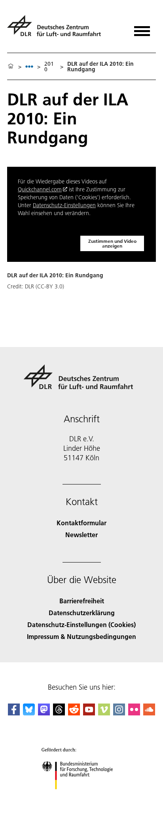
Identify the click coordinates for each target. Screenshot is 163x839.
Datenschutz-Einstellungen (64, 205)
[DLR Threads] (59, 712)
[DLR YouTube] (89, 712)
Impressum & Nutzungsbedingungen (81, 636)
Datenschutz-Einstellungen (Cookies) (81, 624)
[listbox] (29, 66)
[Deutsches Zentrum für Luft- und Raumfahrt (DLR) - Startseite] (57, 29)
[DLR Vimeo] (104, 712)
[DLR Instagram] (119, 712)
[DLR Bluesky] (29, 712)
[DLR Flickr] (134, 712)
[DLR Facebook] (14, 712)
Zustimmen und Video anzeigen (112, 243)
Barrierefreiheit (81, 601)
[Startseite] (10, 67)
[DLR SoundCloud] (149, 712)
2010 (49, 66)
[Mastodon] (44, 712)
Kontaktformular (81, 523)
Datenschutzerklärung (82, 612)
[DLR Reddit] (74, 712)
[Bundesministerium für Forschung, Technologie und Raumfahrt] (81, 797)
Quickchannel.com (40, 189)
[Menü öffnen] (142, 28)
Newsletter (81, 534)
